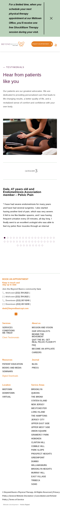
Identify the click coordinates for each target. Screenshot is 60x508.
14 (44, 238)
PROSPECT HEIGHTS (41, 454)
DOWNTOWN (8, 393)
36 (21, 245)
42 (39, 245)
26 (29, 241)
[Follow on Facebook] (16, 314)
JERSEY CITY (37, 419)
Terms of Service (16, 500)
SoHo (34, 484)
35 (17, 245)
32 (47, 241)
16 (51, 238)
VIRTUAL (6, 397)
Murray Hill (38, 473)
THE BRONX (37, 397)
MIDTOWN (7, 389)
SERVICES (7, 327)
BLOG (35, 364)
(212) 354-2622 (22, 293)
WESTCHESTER (39, 408)
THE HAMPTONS (39, 416)
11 (35, 238)
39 (30, 245)
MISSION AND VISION (42, 327)
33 (51, 241)
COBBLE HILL (38, 446)
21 (14, 241)
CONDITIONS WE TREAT (8, 331)
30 (41, 241)
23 (20, 241)
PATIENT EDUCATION (12, 364)
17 (54, 238)
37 (24, 245)
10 (32, 238)
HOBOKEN (36, 438)
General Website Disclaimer (21, 496)
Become (43, 349)
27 (32, 241)
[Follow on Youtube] (21, 314)
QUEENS (35, 393)
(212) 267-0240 (22, 300)
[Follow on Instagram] (10, 314)
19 (7, 241)
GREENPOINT (37, 457)
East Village (38, 476)
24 (23, 241)
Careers (37, 352)
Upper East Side (40, 423)
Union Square (39, 431)
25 (26, 241)
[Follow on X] (4, 314)
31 (44, 241)
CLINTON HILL (38, 442)
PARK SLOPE (37, 450)
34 (54, 241)
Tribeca (35, 480)
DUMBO (35, 461)
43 (42, 245)
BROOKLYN (36, 389)
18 (4, 241)
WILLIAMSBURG (39, 465)
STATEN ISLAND (39, 401)
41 (36, 245)
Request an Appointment (40, 44)
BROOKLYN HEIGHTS (41, 469)
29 (38, 241)
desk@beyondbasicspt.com (15, 308)
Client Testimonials (10, 337)
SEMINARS (7, 371)
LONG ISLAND (38, 412)
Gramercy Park (40, 435)
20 (11, 241)
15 (47, 238)
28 (35, 241)
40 (33, 245)
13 (41, 238)
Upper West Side (40, 427)
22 (17, 241)
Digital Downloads (10, 376)
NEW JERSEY (37, 404)
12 (38, 238)
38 (27, 245)
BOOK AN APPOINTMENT (15, 279)
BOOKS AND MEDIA (11, 368)
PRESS (35, 368)
